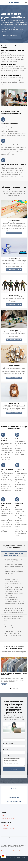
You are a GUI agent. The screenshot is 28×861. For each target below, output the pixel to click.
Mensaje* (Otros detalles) (9, 755)
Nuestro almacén (7, 835)
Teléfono (5, 749)
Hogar (2, 9)
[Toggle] (2, 553)
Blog (4, 815)
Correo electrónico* (8, 743)
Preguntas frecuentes (8, 818)
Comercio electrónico (8, 828)
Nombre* (5, 737)
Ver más (4, 684)
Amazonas (5, 825)
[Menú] (26, 2)
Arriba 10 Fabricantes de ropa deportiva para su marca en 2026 (14, 674)
